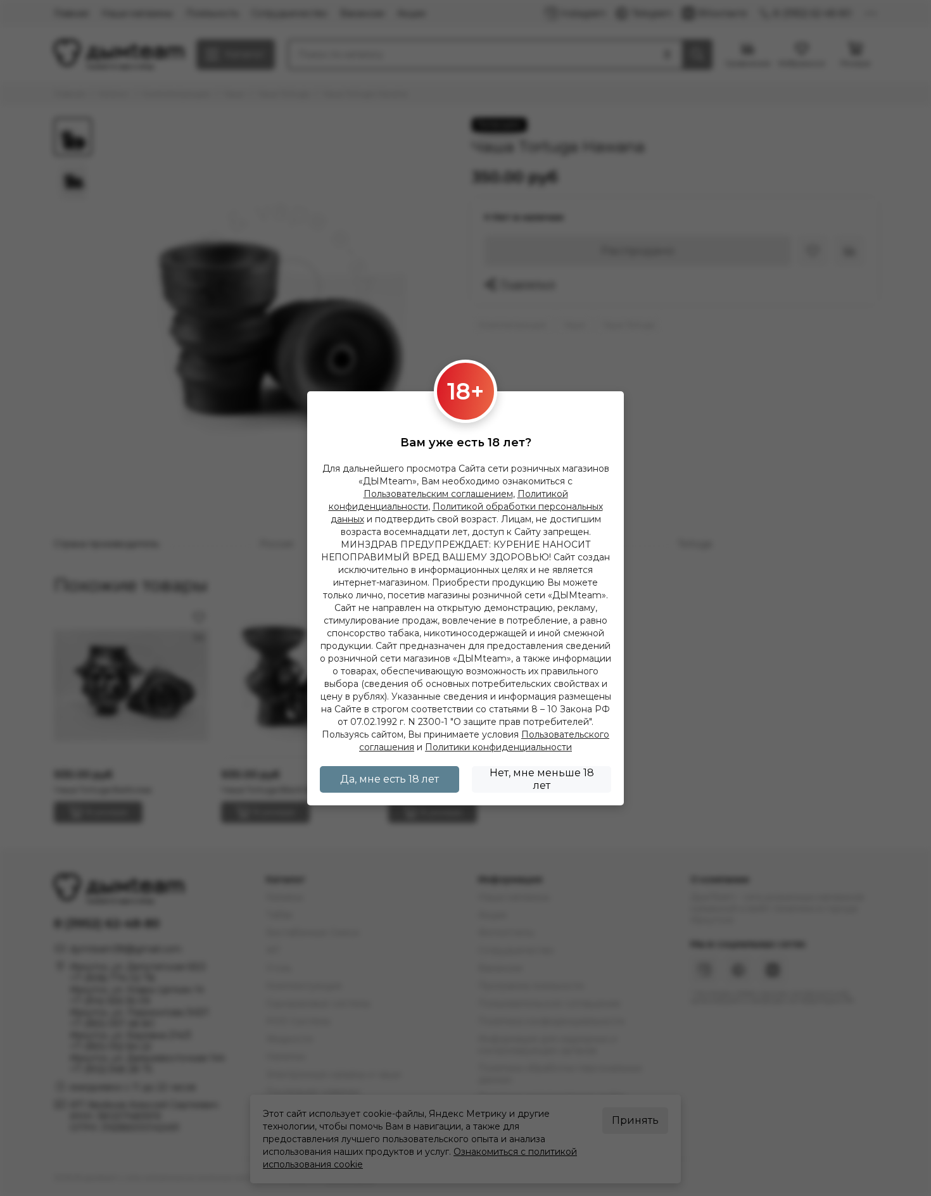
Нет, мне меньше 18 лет (542, 779)
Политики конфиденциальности (498, 747)
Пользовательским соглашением (438, 494)
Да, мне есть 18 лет (389, 779)
